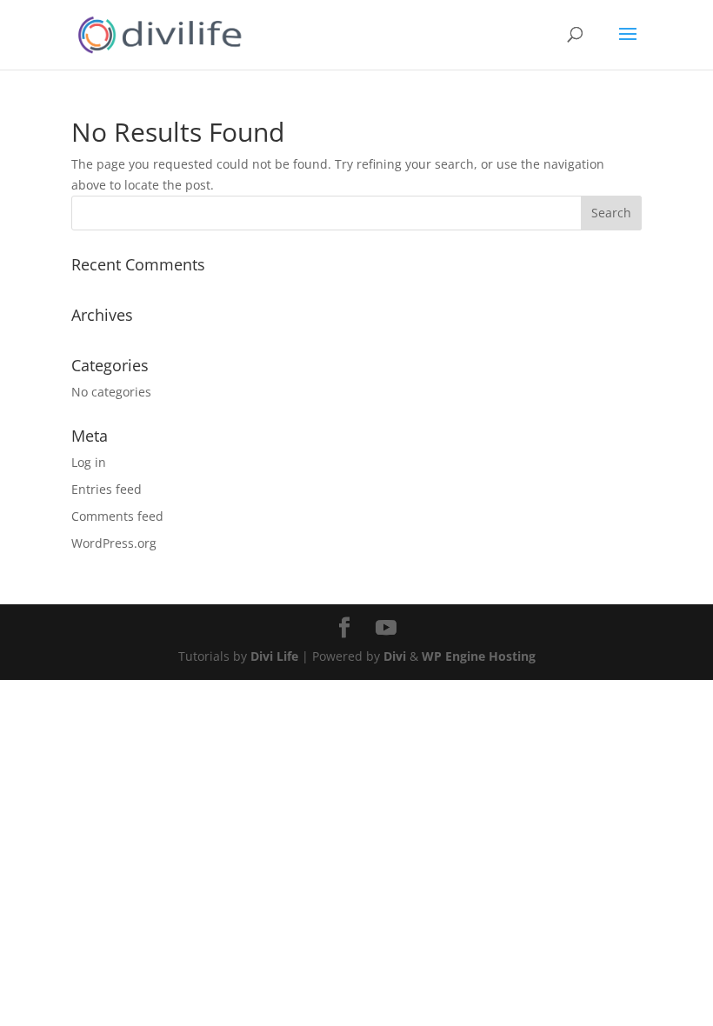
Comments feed (117, 516)
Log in (88, 462)
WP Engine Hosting (479, 656)
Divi (394, 656)
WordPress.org (114, 543)
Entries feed (106, 489)
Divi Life (274, 656)
